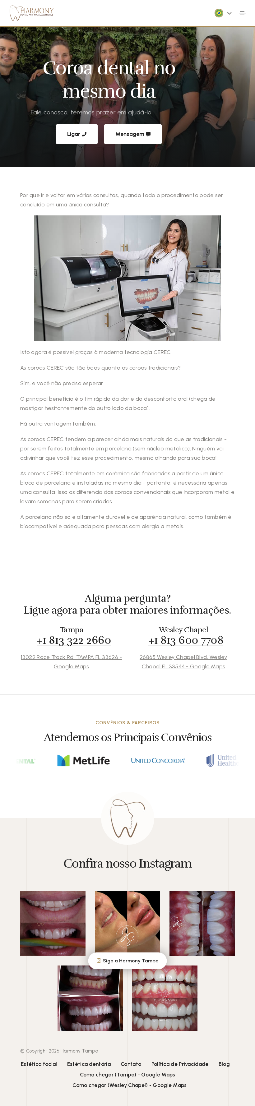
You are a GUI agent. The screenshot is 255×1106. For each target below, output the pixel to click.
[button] (229, 13)
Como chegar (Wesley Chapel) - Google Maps (129, 1085)
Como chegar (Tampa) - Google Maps (127, 1074)
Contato (131, 1064)
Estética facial (39, 1064)
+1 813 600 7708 (186, 640)
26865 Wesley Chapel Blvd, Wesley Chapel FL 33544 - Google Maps (183, 662)
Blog (224, 1064)
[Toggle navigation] (242, 13)
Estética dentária (89, 1064)
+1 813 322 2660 (74, 640)
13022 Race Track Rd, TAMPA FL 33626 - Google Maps (71, 662)
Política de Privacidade (180, 1064)
